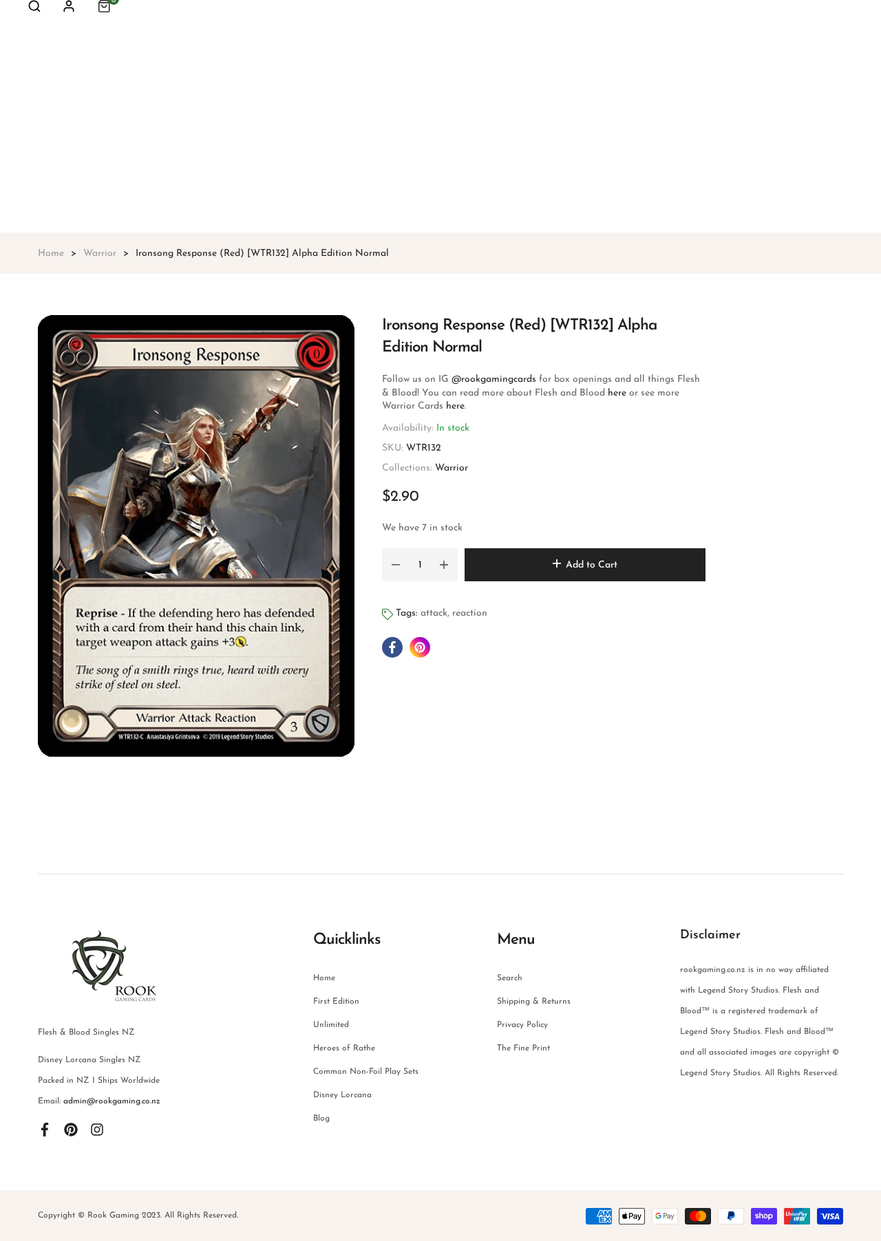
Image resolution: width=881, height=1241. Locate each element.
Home (324, 978)
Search (509, 978)
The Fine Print (523, 1048)
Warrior (451, 468)
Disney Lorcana (342, 1095)
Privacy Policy (522, 1025)
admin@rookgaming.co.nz (111, 1101)
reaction (469, 613)
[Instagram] (97, 1129)
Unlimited (331, 1025)
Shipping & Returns (534, 1001)
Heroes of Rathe (344, 1048)
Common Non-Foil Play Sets (365, 1072)
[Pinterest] (71, 1129)
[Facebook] (45, 1129)
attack (434, 613)
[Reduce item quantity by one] (395, 564)
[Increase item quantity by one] (444, 564)
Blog (321, 1118)
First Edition (336, 1001)
